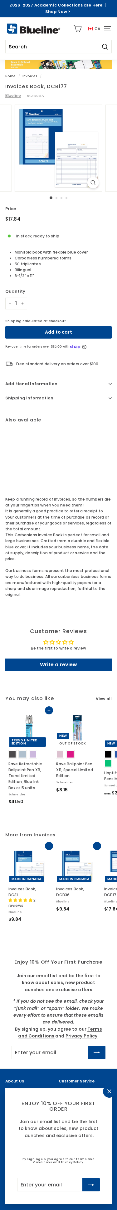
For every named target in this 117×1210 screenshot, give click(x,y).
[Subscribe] (91, 1184)
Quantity (15, 291)
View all (104, 698)
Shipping (13, 321)
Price (10, 209)
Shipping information (29, 398)
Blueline (13, 95)
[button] (20, 900)
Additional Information (31, 384)
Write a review (58, 664)
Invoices (29, 76)
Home (10, 76)
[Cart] (77, 29)
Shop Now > (57, 12)
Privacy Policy (72, 1162)
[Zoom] (93, 182)
